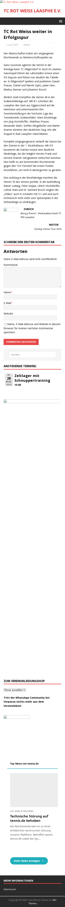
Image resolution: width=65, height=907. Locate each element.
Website (8, 313)
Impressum (10, 889)
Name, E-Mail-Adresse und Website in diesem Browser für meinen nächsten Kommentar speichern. (32, 328)
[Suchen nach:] (32, 355)
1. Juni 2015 (12, 44)
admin (26, 44)
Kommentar (11, 265)
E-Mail (7, 303)
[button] (60, 21)
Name (7, 292)
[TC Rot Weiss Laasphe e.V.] (17, 2)
